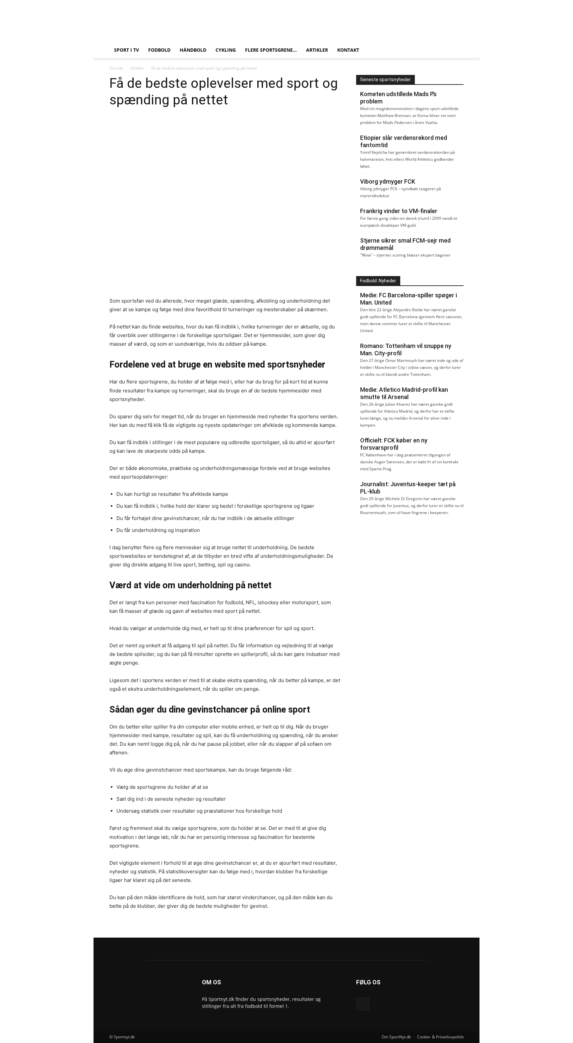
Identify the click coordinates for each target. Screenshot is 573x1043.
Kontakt (348, 50)
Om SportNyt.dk (396, 1037)
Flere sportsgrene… (271, 50)
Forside (116, 68)
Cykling (226, 50)
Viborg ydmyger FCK (387, 181)
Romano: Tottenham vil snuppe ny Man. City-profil (405, 349)
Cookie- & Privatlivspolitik (440, 1037)
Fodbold (159, 50)
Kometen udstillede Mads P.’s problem (398, 97)
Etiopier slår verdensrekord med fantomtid (403, 141)
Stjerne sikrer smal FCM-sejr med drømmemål (405, 244)
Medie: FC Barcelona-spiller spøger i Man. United (408, 299)
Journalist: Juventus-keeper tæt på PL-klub (408, 488)
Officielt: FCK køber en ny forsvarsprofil (393, 444)
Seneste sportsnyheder (385, 79)
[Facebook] (362, 1004)
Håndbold (193, 50)
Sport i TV (126, 50)
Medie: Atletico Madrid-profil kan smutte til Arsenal (404, 393)
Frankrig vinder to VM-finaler (398, 210)
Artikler (317, 50)
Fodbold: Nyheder (378, 280)
